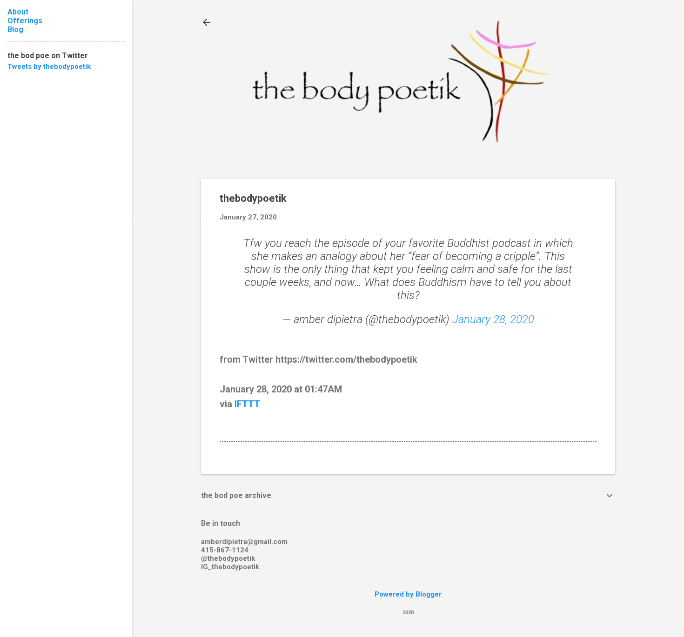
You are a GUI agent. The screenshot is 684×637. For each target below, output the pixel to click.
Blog (15, 29)
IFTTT (247, 404)
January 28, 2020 (493, 319)
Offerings (24, 20)
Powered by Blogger (408, 594)
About (17, 11)
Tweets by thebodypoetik (49, 66)
